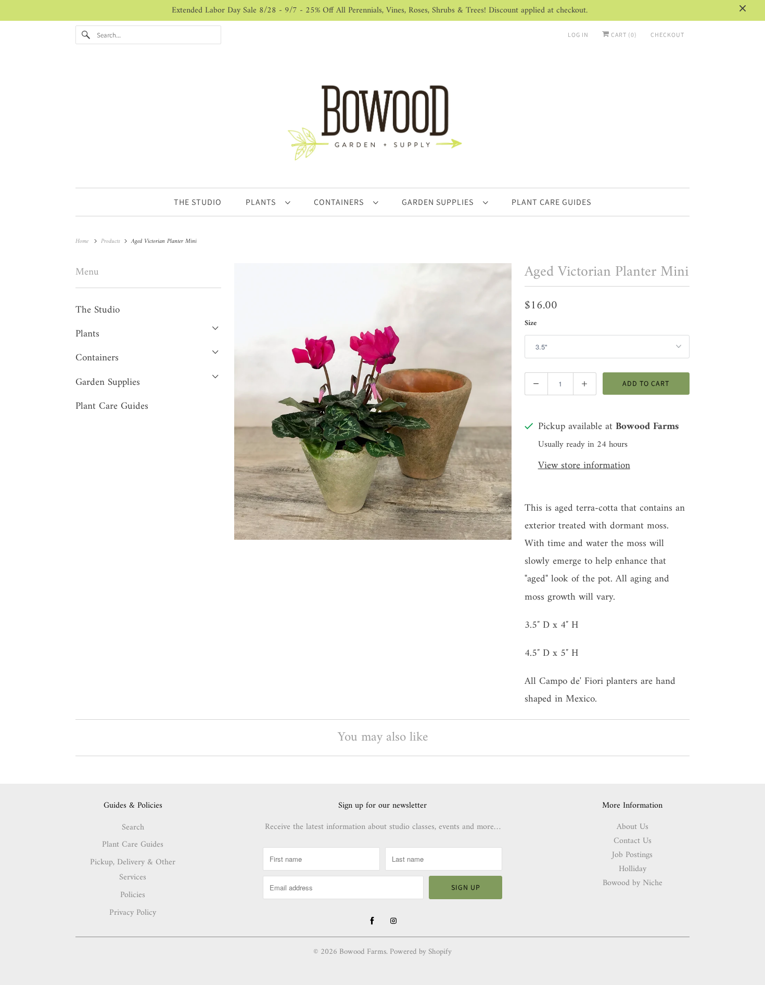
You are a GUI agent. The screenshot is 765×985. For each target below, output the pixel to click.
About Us (632, 827)
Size (531, 323)
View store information (584, 466)
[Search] (85, 34)
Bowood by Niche (632, 883)
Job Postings (632, 855)
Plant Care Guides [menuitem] (551, 202)
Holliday (632, 869)
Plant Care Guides (111, 406)
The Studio (97, 310)
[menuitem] (267, 201)
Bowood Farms (362, 952)
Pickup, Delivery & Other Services (132, 870)
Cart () (623, 34)
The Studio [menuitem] (198, 202)
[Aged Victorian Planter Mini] (373, 401)
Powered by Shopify (421, 952)
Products (111, 241)
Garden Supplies (440, 202)
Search (133, 827)
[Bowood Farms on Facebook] (372, 921)
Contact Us (633, 841)
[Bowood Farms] (382, 120)
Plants (263, 202)
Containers (341, 202)
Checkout (667, 34)
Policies (132, 895)
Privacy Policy (132, 912)
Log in (578, 34)
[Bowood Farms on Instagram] (393, 921)
